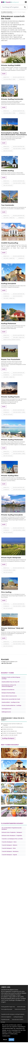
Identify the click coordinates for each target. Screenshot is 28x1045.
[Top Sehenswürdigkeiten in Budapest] (14, 799)
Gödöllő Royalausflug (9, 243)
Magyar (23, 12)
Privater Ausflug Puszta (10, 397)
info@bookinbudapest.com (9, 661)
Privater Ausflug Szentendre (12, 99)
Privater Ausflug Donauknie (12, 515)
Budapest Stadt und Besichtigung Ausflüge (11, 678)
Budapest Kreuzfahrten (8, 689)
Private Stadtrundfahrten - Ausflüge (9, 79)
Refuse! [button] (5, 1039)
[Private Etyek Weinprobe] (13, 546)
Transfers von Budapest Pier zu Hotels (12, 838)
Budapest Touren (6, 110)
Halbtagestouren (22, 79)
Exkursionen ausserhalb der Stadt (18, 110)
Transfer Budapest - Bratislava (10, 851)
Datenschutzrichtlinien (20, 1009)
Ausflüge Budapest (8, 738)
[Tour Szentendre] (9, 196)
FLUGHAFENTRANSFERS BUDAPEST (12, 823)
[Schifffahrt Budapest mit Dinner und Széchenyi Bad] (14, 788)
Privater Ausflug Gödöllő (10, 65)
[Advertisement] (14, 919)
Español (15, 12)
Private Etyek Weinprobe (11, 557)
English (11, 13)
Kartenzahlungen (21, 1006)
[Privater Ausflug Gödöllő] (13, 54)
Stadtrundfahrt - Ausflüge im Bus (8, 217)
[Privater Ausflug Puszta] (9, 388)
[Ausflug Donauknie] (13, 272)
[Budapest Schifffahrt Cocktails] (14, 811)
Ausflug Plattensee (8, 323)
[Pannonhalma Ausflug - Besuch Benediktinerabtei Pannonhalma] (9, 124)
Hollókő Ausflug (7, 171)
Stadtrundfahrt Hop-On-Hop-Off (10, 681)
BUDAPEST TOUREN (7, 673)
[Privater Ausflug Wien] (9, 467)
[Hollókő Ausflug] (9, 162)
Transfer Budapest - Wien (9, 848)
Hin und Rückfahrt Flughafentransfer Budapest (12, 828)
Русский (7, 13)
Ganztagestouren (6, 148)
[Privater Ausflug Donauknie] (13, 503)
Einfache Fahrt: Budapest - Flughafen (12, 835)
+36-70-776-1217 (6, 663)
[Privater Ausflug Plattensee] (13, 428)
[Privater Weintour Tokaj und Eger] (9, 619)
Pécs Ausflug (6, 592)
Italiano (3, 13)
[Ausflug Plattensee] (13, 312)
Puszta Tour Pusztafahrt (10, 359)
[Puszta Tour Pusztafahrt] (9, 351)
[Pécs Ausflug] (9, 583)
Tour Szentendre (7, 205)
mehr (4, 73)
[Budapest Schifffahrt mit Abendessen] (14, 777)
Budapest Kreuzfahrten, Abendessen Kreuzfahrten (11, 339)
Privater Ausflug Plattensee (12, 440)
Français (19, 12)
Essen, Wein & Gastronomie (7, 150)
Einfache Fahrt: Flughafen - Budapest (12, 832)
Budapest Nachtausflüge (8, 692)
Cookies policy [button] (6, 1035)
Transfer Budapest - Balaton (9, 845)
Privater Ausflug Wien (9, 475)
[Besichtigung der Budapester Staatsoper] (14, 753)
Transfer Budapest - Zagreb (9, 854)
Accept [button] (11, 1039)
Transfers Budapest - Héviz (9, 841)
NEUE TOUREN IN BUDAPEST (10, 744)
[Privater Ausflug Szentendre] (9, 90)
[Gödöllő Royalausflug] (13, 231)
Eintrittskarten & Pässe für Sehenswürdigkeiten (9, 685)
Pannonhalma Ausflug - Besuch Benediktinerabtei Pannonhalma (14, 134)
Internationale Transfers (17, 1019)
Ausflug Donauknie (8, 283)
